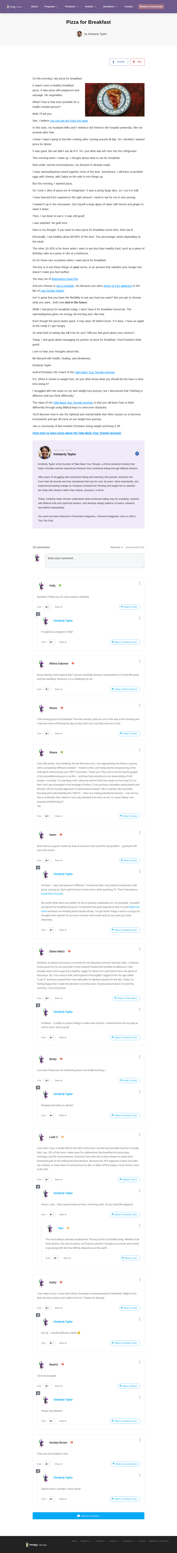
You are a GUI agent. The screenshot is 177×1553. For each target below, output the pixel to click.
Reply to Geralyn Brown (126, 1464)
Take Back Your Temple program (95, 372)
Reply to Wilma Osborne (126, 689)
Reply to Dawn (130, 860)
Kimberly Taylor (97, 34)
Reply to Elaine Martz (127, 998)
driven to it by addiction (117, 285)
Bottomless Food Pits (65, 278)
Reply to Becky (130, 1080)
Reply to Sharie (130, 733)
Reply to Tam (131, 1258)
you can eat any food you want (69, 120)
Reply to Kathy (130, 1308)
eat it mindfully (65, 285)
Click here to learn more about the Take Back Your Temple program (76, 433)
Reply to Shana (130, 816)
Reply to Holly (130, 607)
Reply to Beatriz (130, 1386)
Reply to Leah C (130, 1179)
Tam (60, 1228)
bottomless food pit (52, 893)
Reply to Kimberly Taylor (126, 642)
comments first (135, 547)
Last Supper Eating (52, 290)
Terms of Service (161, 1547)
